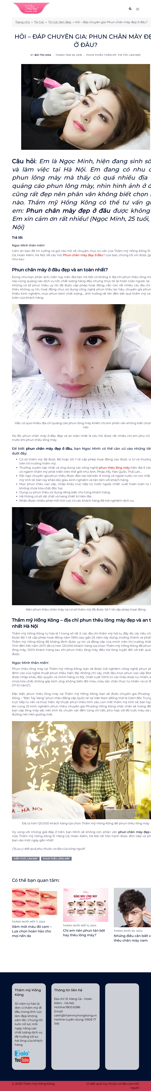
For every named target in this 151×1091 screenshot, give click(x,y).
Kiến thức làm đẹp (26, 858)
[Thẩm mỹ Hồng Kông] (31, 8)
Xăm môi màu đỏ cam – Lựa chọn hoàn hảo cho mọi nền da (32, 931)
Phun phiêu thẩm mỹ (101, 55)
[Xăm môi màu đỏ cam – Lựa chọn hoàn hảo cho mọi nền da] (34, 902)
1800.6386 (73, 1007)
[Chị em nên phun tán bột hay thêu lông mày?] (85, 904)
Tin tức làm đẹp (59, 22)
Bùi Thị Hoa (43, 55)
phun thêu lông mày (56, 858)
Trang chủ (22, 22)
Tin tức (39, 22)
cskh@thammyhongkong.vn (75, 1015)
